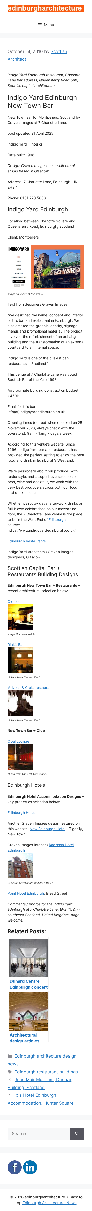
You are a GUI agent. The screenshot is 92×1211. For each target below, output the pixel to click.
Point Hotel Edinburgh (26, 893)
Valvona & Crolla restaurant (30, 687)
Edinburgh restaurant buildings (46, 1071)
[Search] (77, 1134)
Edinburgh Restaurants (27, 541)
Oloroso (14, 601)
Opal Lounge (18, 741)
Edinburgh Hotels (22, 812)
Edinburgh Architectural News (49, 1202)
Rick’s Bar (16, 644)
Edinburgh (57, 519)
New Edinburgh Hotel (47, 828)
